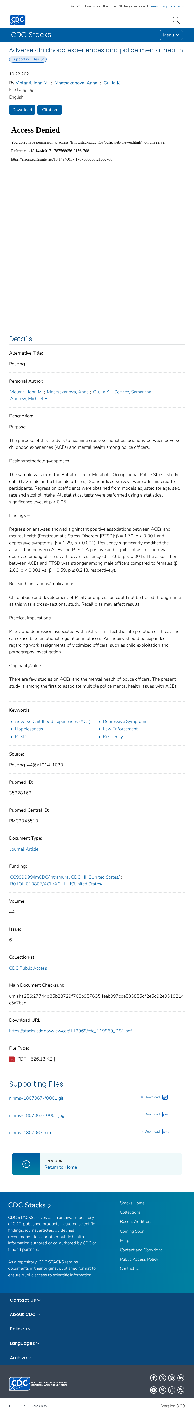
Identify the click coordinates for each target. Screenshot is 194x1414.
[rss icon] (181, 1390)
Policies (18, 1329)
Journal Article (24, 849)
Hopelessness (29, 729)
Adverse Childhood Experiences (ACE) (52, 721)
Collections (130, 1212)
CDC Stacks (27, 1205)
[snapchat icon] (172, 1390)
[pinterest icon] (163, 1390)
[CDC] (17, 20)
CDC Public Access (28, 968)
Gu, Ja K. (112, 83)
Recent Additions (136, 1221)
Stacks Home (132, 1203)
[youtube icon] (154, 1390)
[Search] (177, 20)
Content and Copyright (141, 1250)
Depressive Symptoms (125, 721)
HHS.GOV (17, 1406)
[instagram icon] (172, 1378)
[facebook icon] (154, 1378)
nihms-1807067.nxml (31, 1132)
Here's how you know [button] (165, 6)
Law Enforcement (120, 729)
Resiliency (113, 737)
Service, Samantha (132, 392)
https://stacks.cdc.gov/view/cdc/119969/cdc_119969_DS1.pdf (70, 1031)
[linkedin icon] (181, 1378)
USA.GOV (39, 1406)
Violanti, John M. (32, 83)
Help (124, 1240)
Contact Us (130, 1268)
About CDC (23, 1314)
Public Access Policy (139, 1259)
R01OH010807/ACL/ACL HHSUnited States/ (56, 884)
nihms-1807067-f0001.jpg (36, 1115)
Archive (18, 1357)
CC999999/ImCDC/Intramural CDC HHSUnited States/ (65, 877)
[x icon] (163, 1378)
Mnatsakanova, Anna (76, 83)
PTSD (21, 737)
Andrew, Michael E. (29, 399)
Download (22, 110)
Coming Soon (132, 1231)
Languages (22, 1343)
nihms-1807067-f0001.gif (36, 1098)
